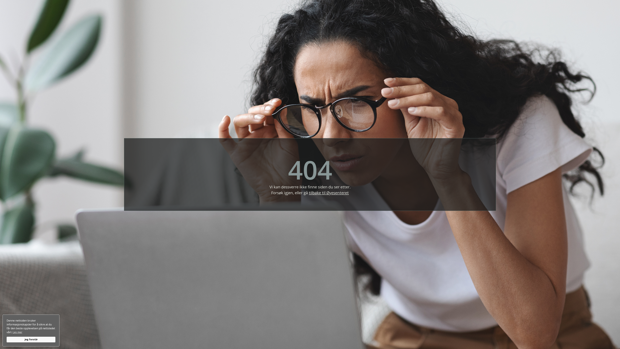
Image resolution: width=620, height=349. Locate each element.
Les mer (17, 332)
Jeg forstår (31, 339)
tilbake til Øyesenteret (329, 192)
